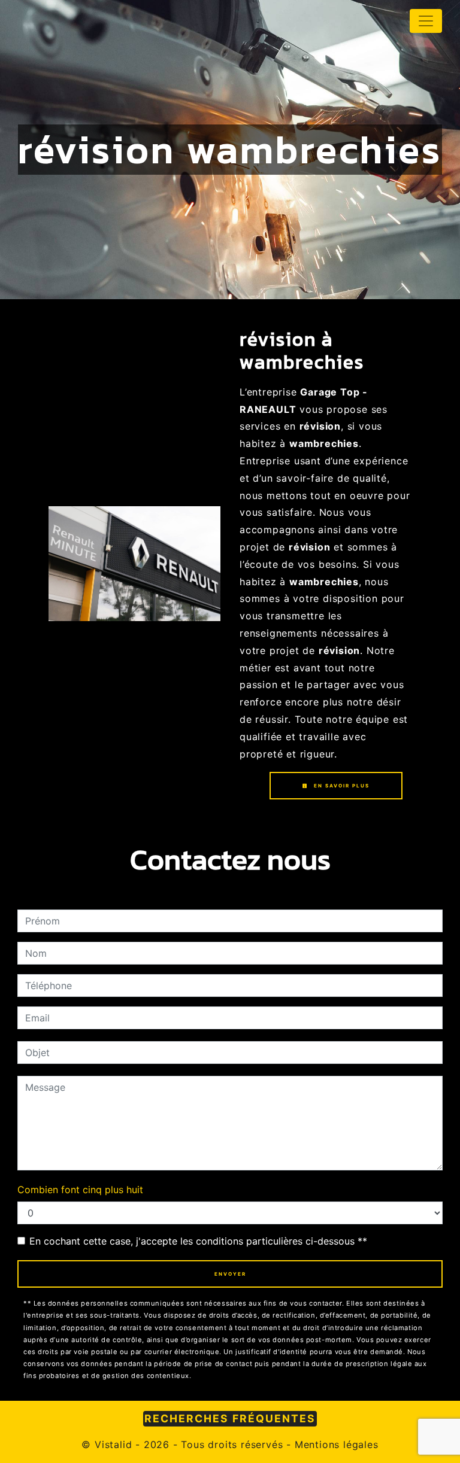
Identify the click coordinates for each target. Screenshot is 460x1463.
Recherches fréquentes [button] (230, 1418)
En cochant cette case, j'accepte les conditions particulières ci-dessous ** (198, 1241)
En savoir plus (340, 786)
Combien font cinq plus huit (80, 1190)
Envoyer (230, 1274)
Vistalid (113, 1444)
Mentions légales (335, 1444)
